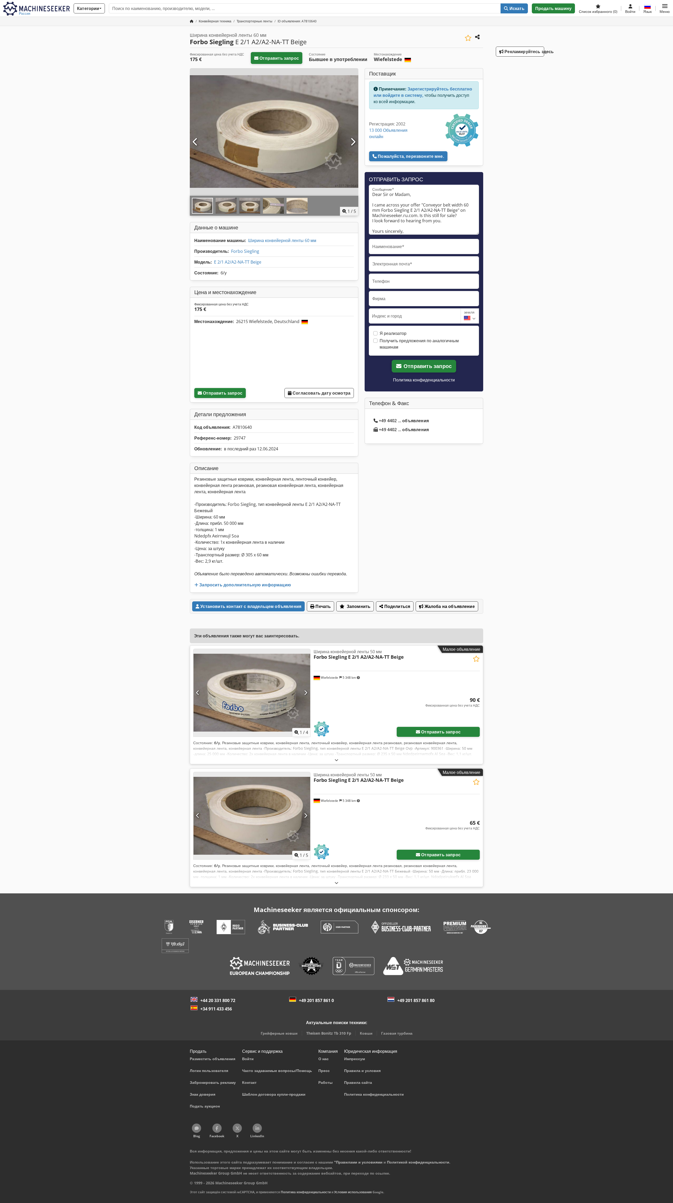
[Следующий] (353, 142)
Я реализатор (393, 333)
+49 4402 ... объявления (404, 421)
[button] (665, 8)
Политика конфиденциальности (424, 380)
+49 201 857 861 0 (316, 1000)
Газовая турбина (396, 1033)
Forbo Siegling (245, 251)
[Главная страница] (191, 21)
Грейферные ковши (279, 1033)
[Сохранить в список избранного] (468, 38)
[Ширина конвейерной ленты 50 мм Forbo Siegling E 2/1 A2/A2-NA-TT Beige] (251, 693)
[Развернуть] (336, 760)
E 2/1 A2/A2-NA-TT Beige (237, 262)
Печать (322, 606)
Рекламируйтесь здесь (523, 51)
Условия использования (353, 1192)
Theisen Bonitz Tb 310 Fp (328, 1033)
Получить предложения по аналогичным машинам (419, 344)
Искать (516, 8)
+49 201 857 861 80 (416, 1000)
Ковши (366, 1033)
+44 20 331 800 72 (217, 1000)
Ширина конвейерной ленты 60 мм (282, 240)
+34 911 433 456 (216, 1009)
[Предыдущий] (195, 142)
